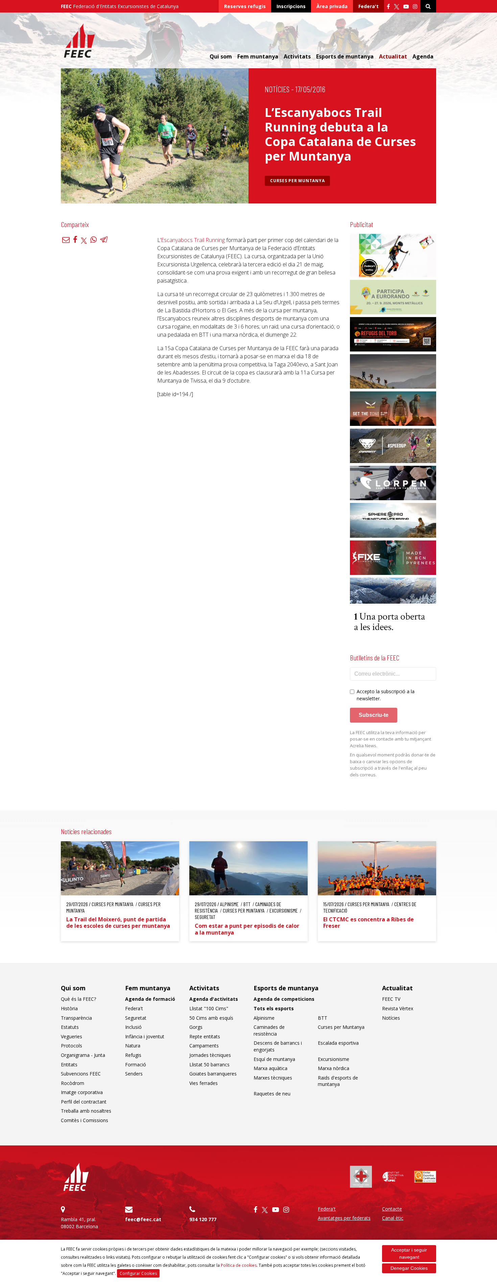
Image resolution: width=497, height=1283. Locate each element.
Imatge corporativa (82, 1092)
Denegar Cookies (409, 1268)
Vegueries (71, 1036)
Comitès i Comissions (84, 1120)
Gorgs (196, 1027)
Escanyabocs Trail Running (193, 240)
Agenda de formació (150, 999)
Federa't (368, 6)
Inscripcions (291, 6)
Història (69, 1008)
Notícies (277, 89)
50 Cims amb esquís (211, 1018)
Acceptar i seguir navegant (409, 1253)
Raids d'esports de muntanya (338, 1081)
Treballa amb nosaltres (86, 1111)
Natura (132, 1045)
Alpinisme (264, 1018)
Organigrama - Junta (83, 1055)
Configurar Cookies (138, 1273)
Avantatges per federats (344, 1218)
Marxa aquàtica (270, 1068)
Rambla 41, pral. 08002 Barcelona (79, 1223)
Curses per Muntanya (297, 181)
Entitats (69, 1064)
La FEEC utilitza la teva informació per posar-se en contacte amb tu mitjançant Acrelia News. (390, 739)
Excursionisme (333, 1059)
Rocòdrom (72, 1083)
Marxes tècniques (273, 1077)
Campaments (204, 1045)
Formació (135, 1064)
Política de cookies (239, 1265)
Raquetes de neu (272, 1093)
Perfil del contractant (83, 1101)
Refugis (133, 1055)
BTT (322, 1018)
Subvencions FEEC (81, 1073)
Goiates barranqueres (213, 1073)
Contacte (392, 1209)
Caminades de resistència (269, 1030)
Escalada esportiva (338, 1043)
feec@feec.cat (143, 1219)
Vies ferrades (203, 1083)
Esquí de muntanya (274, 1059)
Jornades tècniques (210, 1055)
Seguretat (135, 1018)
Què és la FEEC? (78, 999)
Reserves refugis (245, 6)
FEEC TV (391, 999)
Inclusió (133, 1027)
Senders (134, 1073)
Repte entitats (204, 1036)
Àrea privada (332, 6)
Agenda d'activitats (213, 999)
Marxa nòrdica (333, 1068)
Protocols (71, 1045)
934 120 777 (202, 1219)
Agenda (422, 56)
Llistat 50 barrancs (209, 1064)
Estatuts (70, 1027)
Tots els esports (274, 1008)
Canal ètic (392, 1218)
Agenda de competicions (284, 999)
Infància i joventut (144, 1036)
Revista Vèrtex (397, 1008)
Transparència (76, 1018)
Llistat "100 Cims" (208, 1008)
